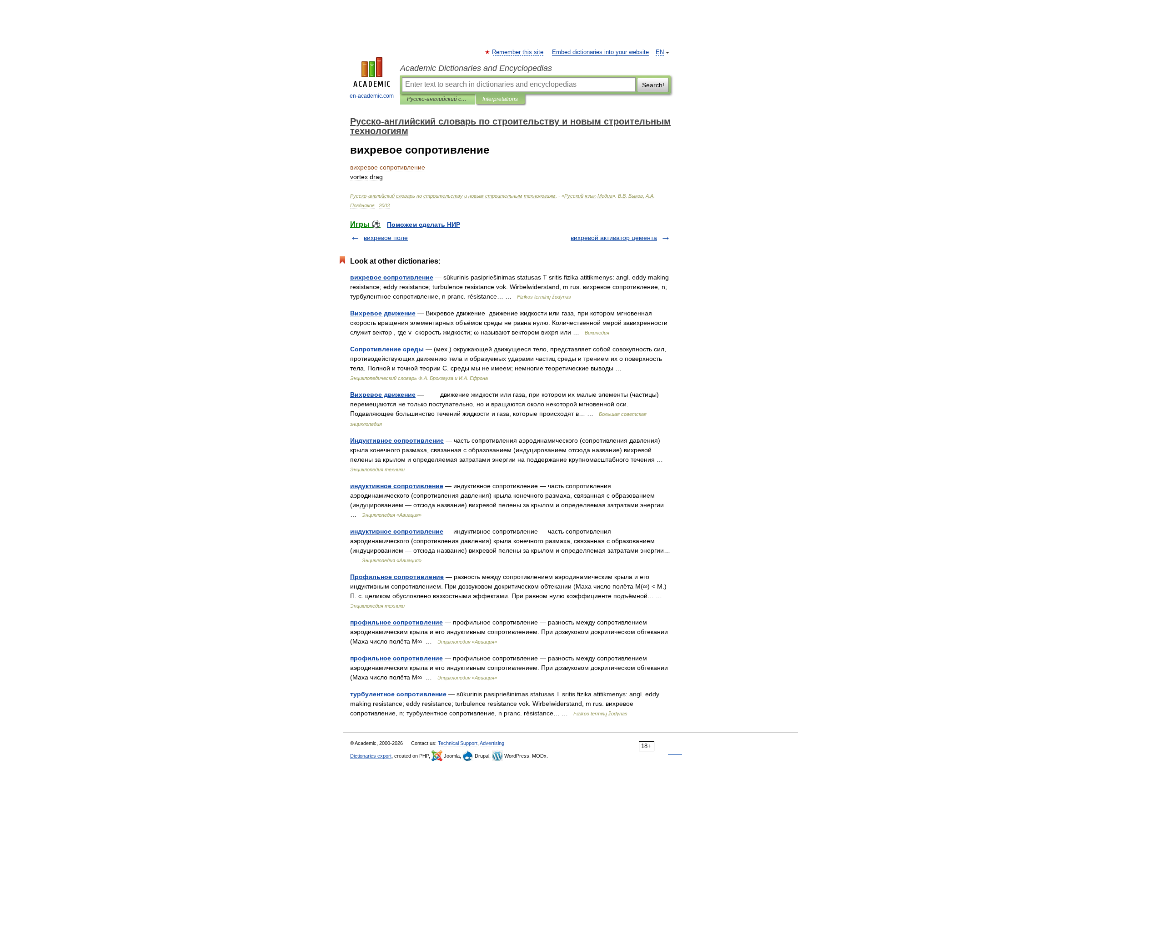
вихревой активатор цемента (614, 237)
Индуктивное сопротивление (397, 440)
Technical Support (457, 743)
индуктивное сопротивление (396, 485)
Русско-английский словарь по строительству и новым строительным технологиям (437, 99)
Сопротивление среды (387, 349)
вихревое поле (386, 237)
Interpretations (500, 99)
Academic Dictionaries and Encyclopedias (476, 68)
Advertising (492, 743)
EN (660, 52)
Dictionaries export (370, 756)
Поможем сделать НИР (423, 224)
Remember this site (518, 52)
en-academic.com (372, 96)
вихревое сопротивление (391, 277)
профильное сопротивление (396, 622)
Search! (653, 85)
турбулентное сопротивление (398, 694)
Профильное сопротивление (397, 576)
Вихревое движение (383, 313)
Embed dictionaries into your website (600, 52)
